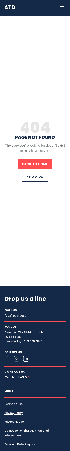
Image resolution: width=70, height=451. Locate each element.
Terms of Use (13, 404)
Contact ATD (15, 377)
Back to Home (35, 164)
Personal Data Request (20, 444)
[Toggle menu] (62, 8)
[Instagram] (17, 359)
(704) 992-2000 (15, 316)
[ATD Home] (11, 8)
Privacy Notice (14, 422)
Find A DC (35, 177)
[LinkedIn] (26, 359)
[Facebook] (7, 359)
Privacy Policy (13, 413)
